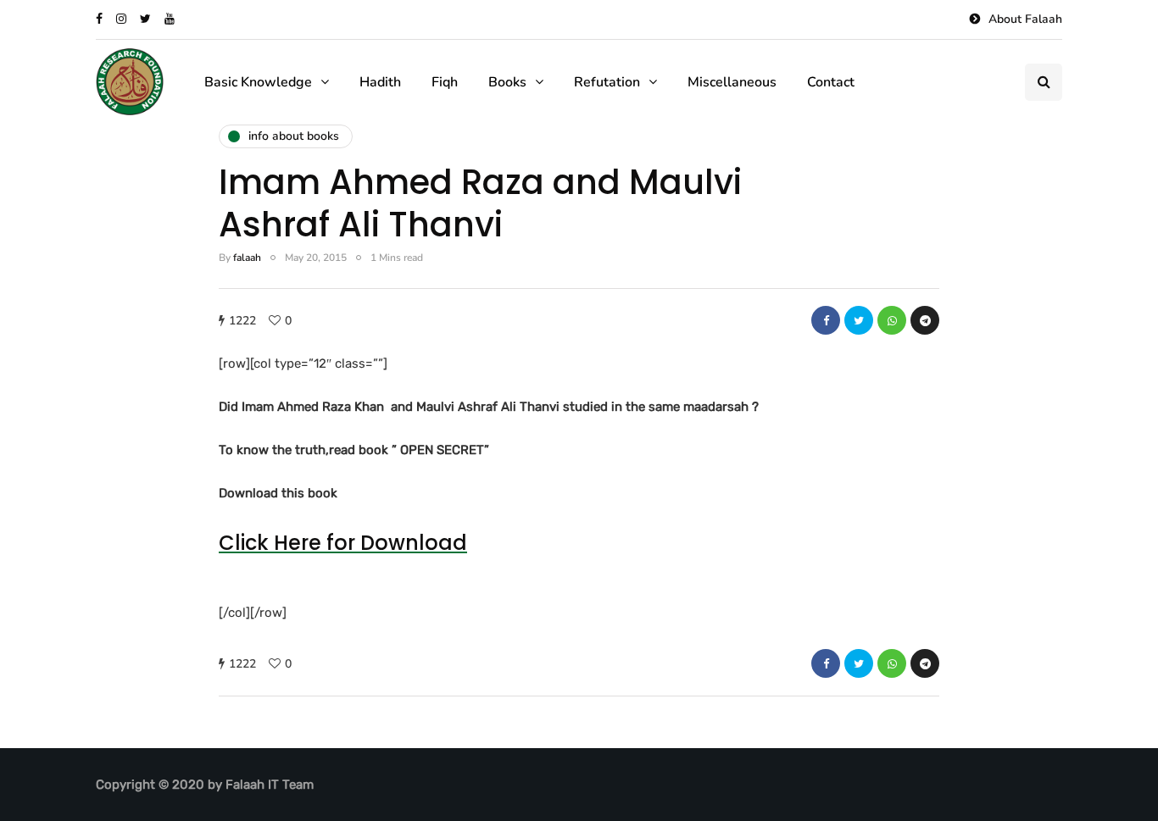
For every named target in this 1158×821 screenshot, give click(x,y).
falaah (247, 257)
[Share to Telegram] (924, 320)
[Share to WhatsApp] (891, 320)
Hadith (380, 82)
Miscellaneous (732, 82)
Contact (831, 82)
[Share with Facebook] (825, 320)
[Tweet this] (858, 320)
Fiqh (444, 82)
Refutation (607, 82)
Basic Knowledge (258, 82)
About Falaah (1025, 19)
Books (507, 82)
